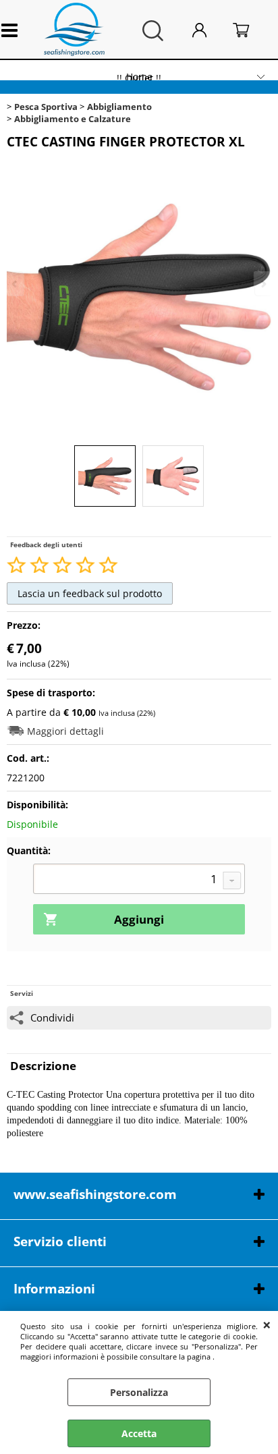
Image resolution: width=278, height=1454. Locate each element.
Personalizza (139, 1392)
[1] (139, 880)
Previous (15, 283)
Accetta (139, 1433)
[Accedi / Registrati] (209, 31)
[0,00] (251, 31)
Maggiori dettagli (65, 731)
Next (262, 283)
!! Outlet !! (139, 78)
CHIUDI (266, 1324)
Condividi (52, 1018)
